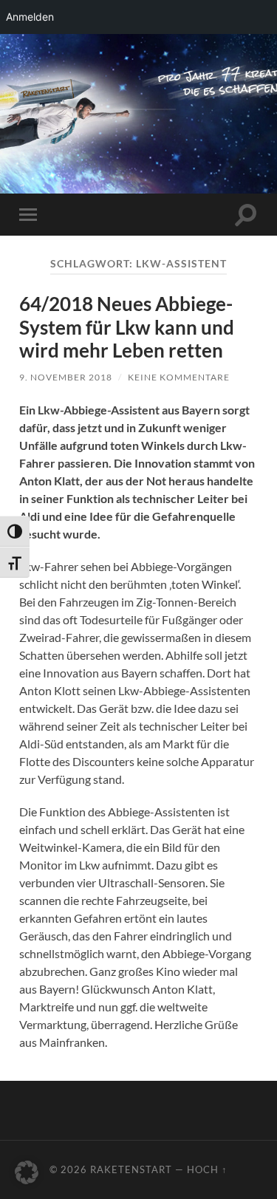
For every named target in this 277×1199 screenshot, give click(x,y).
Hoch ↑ (207, 1169)
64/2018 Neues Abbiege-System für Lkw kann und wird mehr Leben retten (126, 327)
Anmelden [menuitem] (30, 16)
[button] (26, 1172)
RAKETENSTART (138, 87)
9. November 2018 (65, 377)
